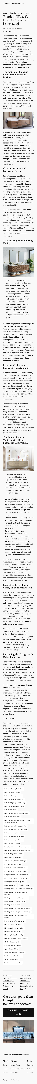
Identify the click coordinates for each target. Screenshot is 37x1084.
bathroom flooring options (13, 796)
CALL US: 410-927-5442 (19, 1012)
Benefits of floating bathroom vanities (16, 847)
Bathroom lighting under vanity (14, 803)
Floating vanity (24, 885)
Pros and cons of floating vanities (15, 938)
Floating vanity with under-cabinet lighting (15, 916)
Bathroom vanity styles (12, 843)
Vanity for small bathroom (12, 956)
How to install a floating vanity (14, 921)
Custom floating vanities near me (15, 871)
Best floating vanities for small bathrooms (18, 850)
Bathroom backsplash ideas (13, 789)
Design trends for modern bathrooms (16, 874)
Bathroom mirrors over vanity (14, 806)
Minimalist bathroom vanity (13, 924)
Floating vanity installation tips (14, 901)
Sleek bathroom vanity (12, 942)
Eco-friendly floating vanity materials (16, 878)
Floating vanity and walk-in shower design (18, 889)
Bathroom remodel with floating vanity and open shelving (17, 821)
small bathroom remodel (12, 945)
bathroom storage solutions (13, 840)
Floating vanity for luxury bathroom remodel (16, 893)
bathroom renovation (11, 833)
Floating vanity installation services (16, 898)
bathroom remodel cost (12, 817)
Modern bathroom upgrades (13, 928)
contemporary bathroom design (15, 861)
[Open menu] (33, 3)
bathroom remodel (10, 810)
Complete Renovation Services (13, 3)
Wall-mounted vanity (11, 959)
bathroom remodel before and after (16, 813)
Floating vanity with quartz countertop (17, 912)
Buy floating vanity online (12, 857)
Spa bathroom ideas (11, 949)
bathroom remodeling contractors (15, 829)
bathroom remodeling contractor (15, 826)
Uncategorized (9, 31)
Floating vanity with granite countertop (17, 908)
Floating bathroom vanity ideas (14, 882)
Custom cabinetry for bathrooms (15, 868)
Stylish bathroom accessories (14, 952)
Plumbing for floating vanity (13, 935)
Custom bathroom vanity (12, 864)
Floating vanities (9, 885)
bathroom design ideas (12, 792)
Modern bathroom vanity (12, 931)
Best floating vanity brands (13, 854)
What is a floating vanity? (12, 963)
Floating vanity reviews (12, 905)
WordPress (16, 1080)
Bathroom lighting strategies (13, 799)
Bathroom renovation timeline (14, 836)
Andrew (19, 28)
